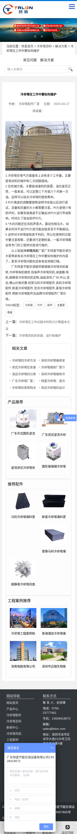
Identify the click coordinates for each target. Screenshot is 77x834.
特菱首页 (27, 46)
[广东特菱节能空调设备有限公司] (18, 12)
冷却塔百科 (44, 46)
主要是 (61, 305)
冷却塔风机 (30, 250)
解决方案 (61, 46)
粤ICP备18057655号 (57, 812)
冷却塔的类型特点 (24, 387)
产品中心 (12, 709)
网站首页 (12, 702)
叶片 (40, 305)
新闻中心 (12, 727)
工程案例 (12, 739)
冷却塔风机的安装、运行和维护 (40, 335)
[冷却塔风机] (38, 30)
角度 (9, 312)
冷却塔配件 (13, 715)
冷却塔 (29, 305)
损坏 (49, 305)
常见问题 (30, 60)
